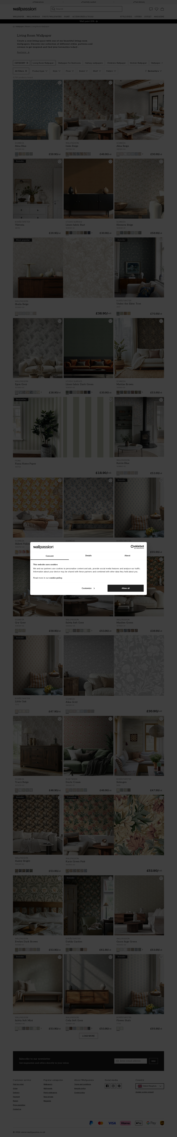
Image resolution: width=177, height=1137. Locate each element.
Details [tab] (88, 555)
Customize (87, 588)
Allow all (126, 588)
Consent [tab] (50, 556)
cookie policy (55, 578)
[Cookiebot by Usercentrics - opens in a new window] (132, 547)
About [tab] (127, 555)
